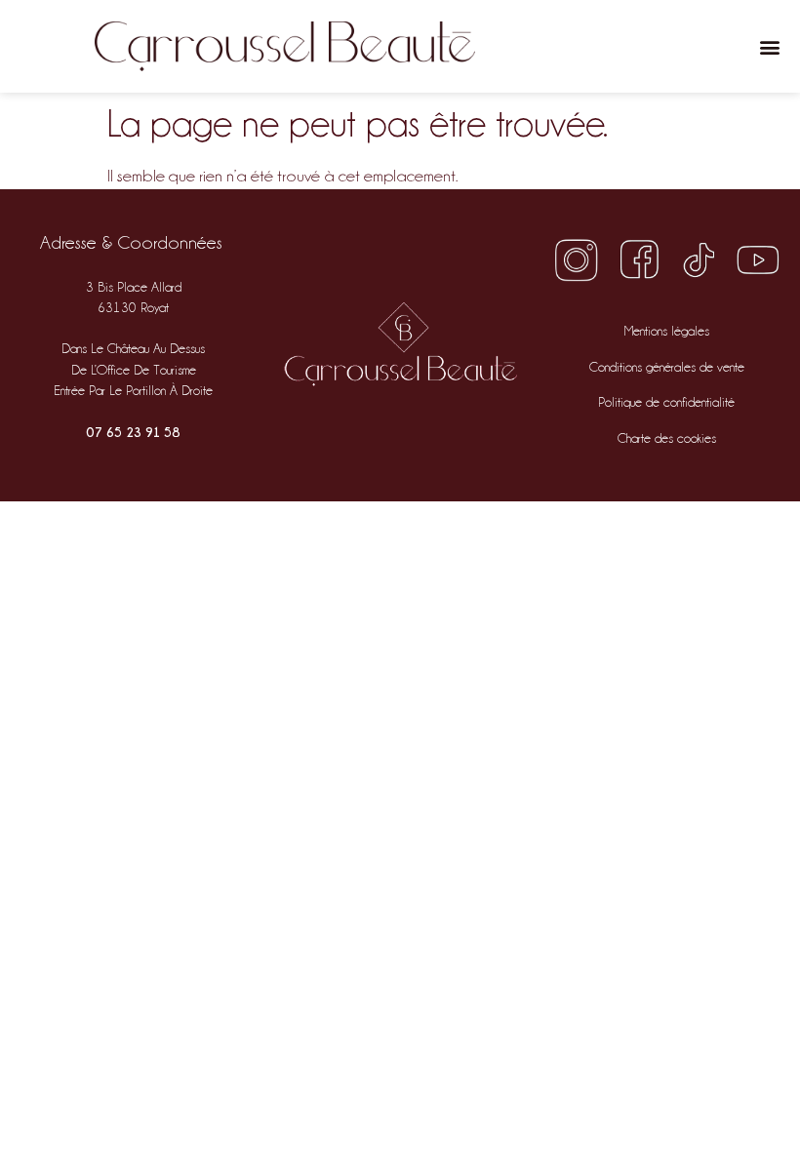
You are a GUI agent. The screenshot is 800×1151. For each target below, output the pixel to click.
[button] (770, 46)
